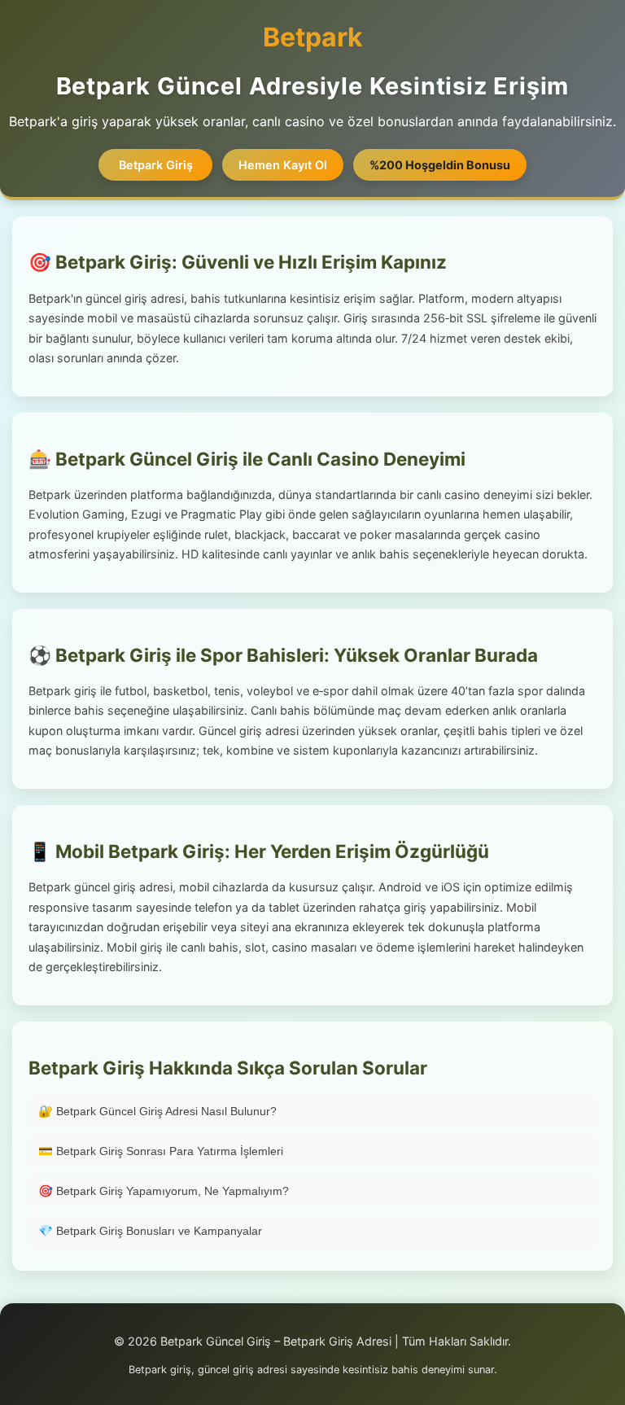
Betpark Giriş (156, 165)
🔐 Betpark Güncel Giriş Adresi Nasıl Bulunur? (157, 1111)
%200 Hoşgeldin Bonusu (439, 165)
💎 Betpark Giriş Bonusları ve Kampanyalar (150, 1230)
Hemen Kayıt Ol (282, 165)
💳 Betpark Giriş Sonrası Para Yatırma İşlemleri (160, 1151)
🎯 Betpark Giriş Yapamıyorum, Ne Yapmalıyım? (163, 1190)
